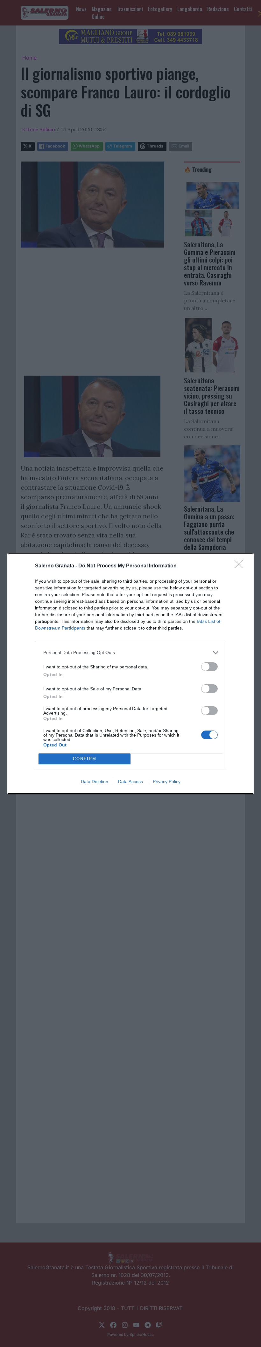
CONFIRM (84, 758)
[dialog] (130, 674)
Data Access (130, 781)
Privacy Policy (166, 781)
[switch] (209, 666)
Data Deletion (94, 781)
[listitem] (130, 652)
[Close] (241, 566)
